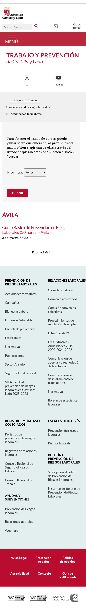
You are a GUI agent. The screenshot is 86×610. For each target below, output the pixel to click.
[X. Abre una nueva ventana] (27, 78)
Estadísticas (13, 338)
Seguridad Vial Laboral (20, 373)
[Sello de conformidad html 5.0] (38, 600)
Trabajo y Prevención (25, 100)
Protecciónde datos (43, 559)
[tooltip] (55, 26)
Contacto (44, 573)
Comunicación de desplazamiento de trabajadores (61, 379)
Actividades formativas (21, 294)
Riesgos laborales (60, 443)
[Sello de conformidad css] (16, 600)
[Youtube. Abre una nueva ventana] (58, 78)
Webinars (11, 530)
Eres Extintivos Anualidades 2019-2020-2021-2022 (61, 345)
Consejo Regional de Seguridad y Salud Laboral (19, 467)
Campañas (12, 302)
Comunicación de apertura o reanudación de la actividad (64, 362)
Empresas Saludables (19, 320)
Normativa (12, 346)
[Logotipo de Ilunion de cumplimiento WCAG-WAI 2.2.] (65, 601)
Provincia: (15, 172)
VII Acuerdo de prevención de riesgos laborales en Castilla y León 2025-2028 (20, 387)
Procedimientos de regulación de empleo (62, 322)
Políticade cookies (67, 559)
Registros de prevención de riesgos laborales (20, 438)
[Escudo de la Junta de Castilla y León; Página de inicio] (12, 19)
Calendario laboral (60, 290)
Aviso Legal (19, 558)
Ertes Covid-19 (58, 333)
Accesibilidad (19, 573)
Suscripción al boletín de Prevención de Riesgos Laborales (62, 476)
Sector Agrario (15, 364)
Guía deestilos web (68, 575)
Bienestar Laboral (17, 311)
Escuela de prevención (20, 329)
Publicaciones (14, 355)
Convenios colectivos (62, 299)
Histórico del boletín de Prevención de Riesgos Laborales (64, 492)
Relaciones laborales (19, 521)
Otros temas (77, 26)
